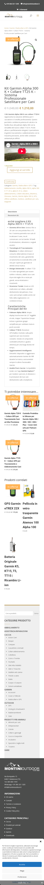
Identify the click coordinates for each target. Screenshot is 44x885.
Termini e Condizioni (13, 804)
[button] (40, 841)
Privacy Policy (11, 807)
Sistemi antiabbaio (15, 686)
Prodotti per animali (15, 719)
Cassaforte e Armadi (15, 648)
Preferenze (22, 877)
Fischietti (11, 662)
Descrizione (12, 212)
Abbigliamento (11, 627)
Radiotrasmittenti (14, 713)
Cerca (36, 613)
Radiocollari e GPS (22, 28)
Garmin (12, 28)
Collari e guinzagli (14, 733)
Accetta (22, 864)
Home (6, 28)
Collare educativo (23, 194)
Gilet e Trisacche (14, 669)
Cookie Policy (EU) (12, 811)
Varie (6, 750)
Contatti (9, 800)
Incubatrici (12, 740)
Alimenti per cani (14, 722)
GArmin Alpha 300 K (25, 196)
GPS (35, 196)
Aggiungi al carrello (20, 169)
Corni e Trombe (14, 658)
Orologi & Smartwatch (16, 709)
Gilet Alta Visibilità (14, 665)
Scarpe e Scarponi (14, 683)
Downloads (10, 835)
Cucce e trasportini (15, 736)
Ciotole (11, 729)
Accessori (11, 692)
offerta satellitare (10, 199)
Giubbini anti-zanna (15, 672)
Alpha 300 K (26, 188)
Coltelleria (12, 655)
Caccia (7, 635)
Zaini (10, 716)
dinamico (33, 194)
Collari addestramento (16, 651)
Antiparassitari (13, 726)
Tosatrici (11, 747)
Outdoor (21, 199)
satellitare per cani (31, 199)
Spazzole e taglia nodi (16, 743)
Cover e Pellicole (14, 696)
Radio (10, 679)
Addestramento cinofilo (13, 188)
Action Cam (12, 637)
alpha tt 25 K (17, 191)
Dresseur (7, 196)
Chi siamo (9, 797)
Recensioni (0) (13, 215)
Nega (22, 871)
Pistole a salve (13, 676)
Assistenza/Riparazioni (16, 631)
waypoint (7, 202)
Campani (11, 644)
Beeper (11, 641)
